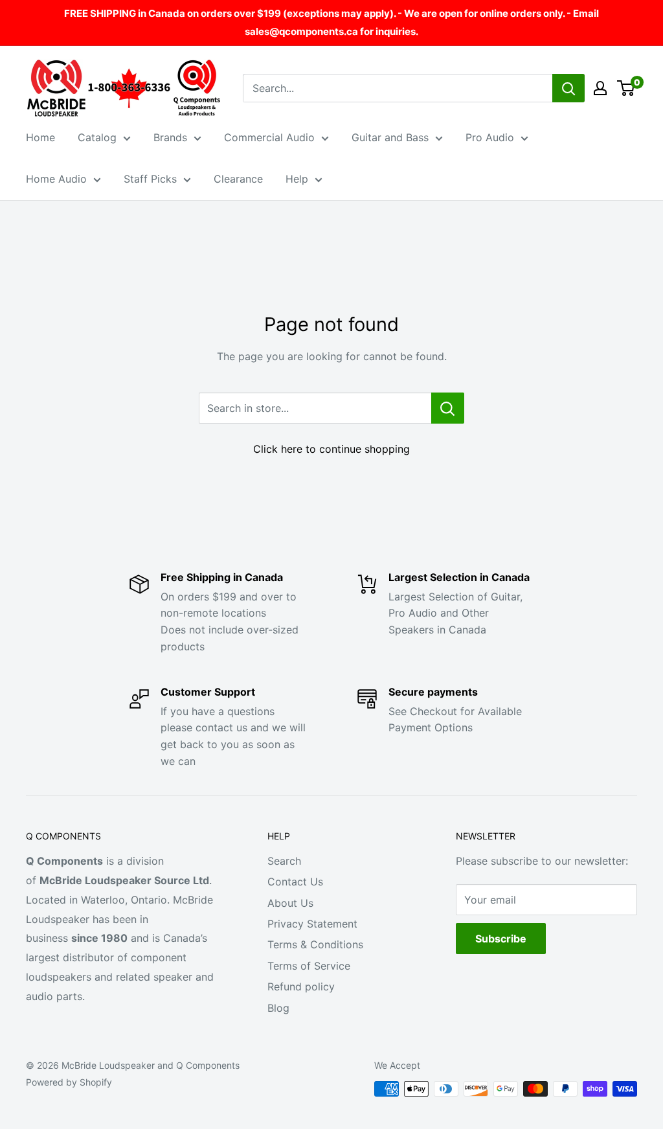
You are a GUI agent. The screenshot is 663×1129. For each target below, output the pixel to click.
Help (297, 178)
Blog (278, 1007)
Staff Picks (150, 178)
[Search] (568, 88)
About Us (290, 902)
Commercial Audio (269, 137)
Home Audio (56, 178)
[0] (626, 88)
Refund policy (301, 986)
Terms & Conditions (315, 944)
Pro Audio (490, 137)
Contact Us (295, 881)
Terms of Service (308, 965)
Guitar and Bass (390, 137)
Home (40, 137)
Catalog (97, 137)
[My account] (600, 88)
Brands (170, 137)
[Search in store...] (447, 408)
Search (284, 860)
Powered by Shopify (69, 1082)
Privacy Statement (312, 923)
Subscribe (500, 938)
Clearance (238, 178)
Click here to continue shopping (331, 448)
